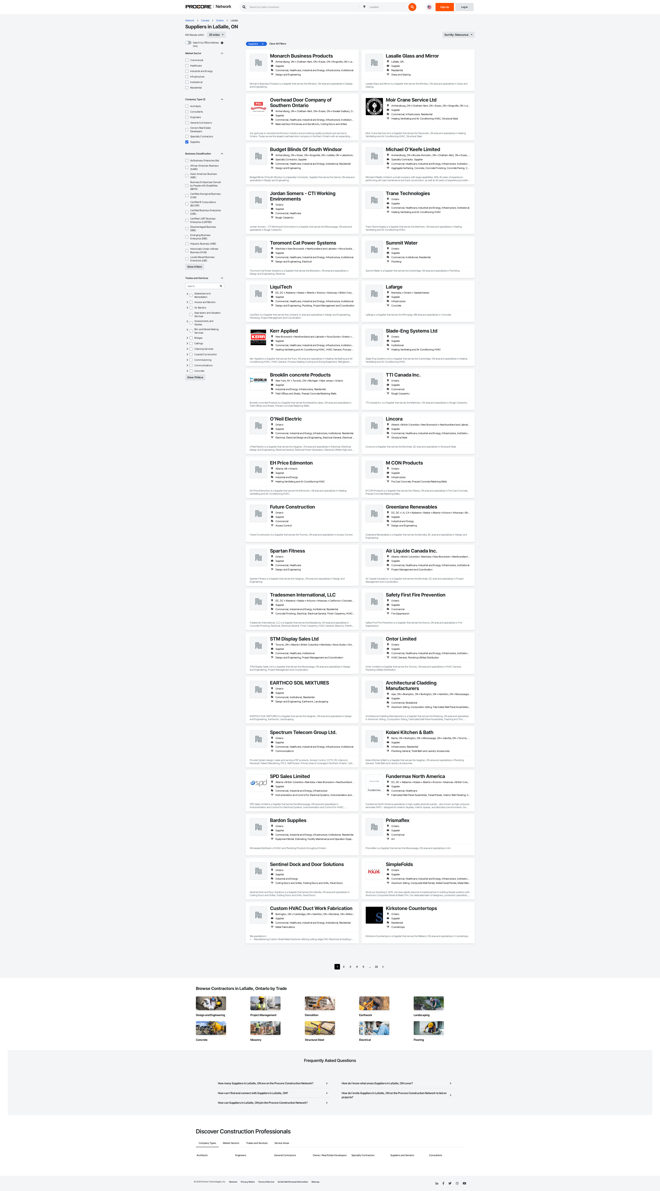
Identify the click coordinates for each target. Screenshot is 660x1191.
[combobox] (387, 7)
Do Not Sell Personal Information (293, 1182)
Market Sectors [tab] (231, 1143)
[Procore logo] (198, 7)
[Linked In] (437, 1183)
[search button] (412, 7)
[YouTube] (464, 1183)
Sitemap (315, 1182)
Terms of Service (266, 1182)
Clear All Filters (277, 43)
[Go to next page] (383, 966)
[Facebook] (443, 1183)
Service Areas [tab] (281, 1143)
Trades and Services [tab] (257, 1143)
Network (223, 6)
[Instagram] (457, 1183)
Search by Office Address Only (206, 44)
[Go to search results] (221, 286)
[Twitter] (450, 1183)
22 (376, 966)
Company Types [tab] (207, 1143)
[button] (187, 60)
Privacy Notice (248, 1182)
